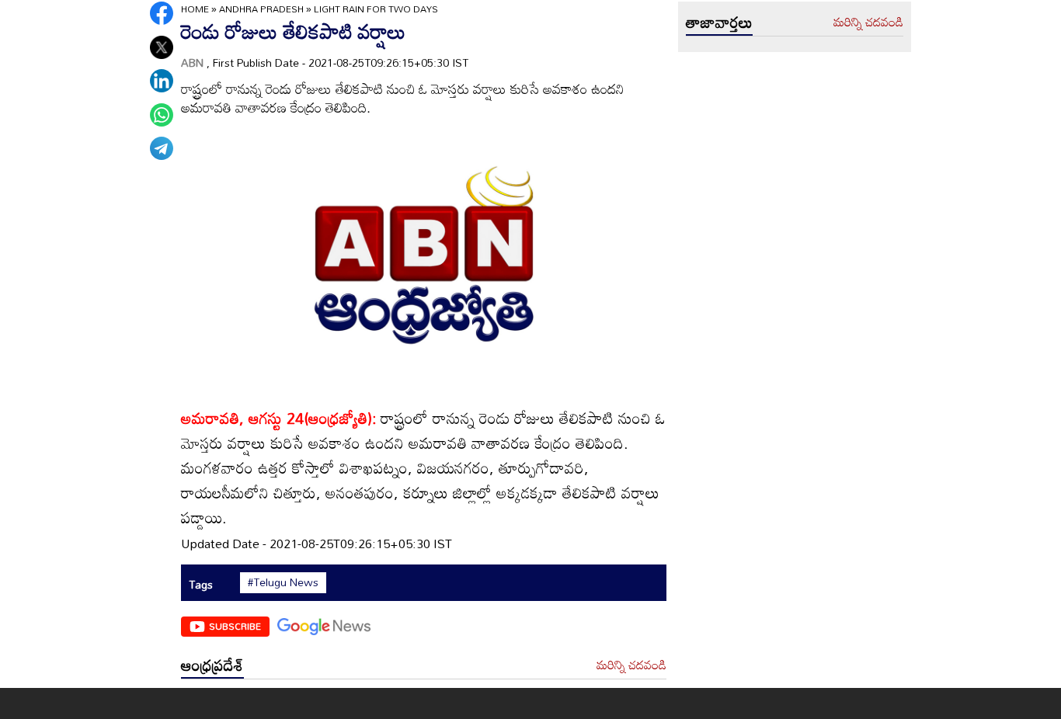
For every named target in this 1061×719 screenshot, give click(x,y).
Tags (201, 584)
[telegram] (161, 148)
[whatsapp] (161, 115)
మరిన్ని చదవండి (631, 665)
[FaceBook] (161, 13)
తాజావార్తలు (719, 21)
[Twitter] (161, 47)
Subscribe (235, 626)
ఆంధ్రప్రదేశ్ (212, 664)
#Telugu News (283, 582)
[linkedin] (161, 80)
